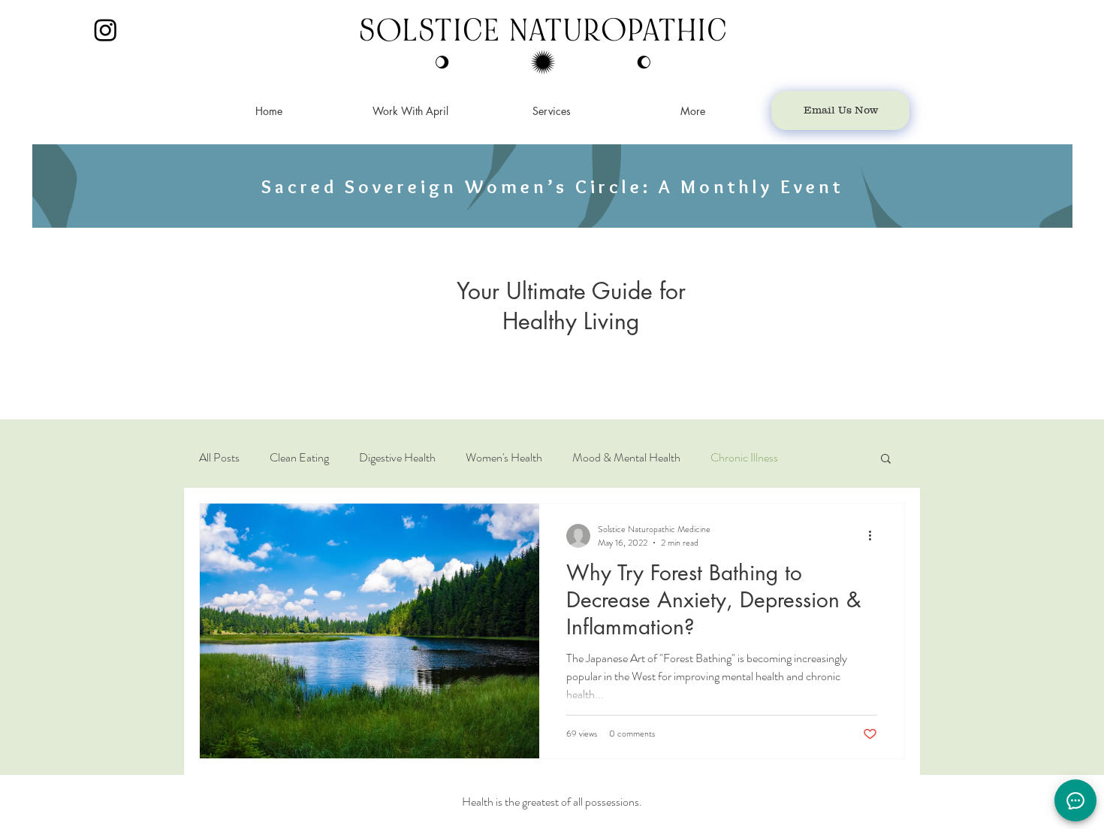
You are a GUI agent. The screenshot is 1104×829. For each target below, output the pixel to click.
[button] (886, 459)
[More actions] (875, 536)
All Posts (219, 457)
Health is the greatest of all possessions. (552, 801)
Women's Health (504, 457)
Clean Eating (299, 457)
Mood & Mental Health (626, 457)
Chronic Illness (744, 457)
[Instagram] (105, 29)
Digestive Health (397, 457)
